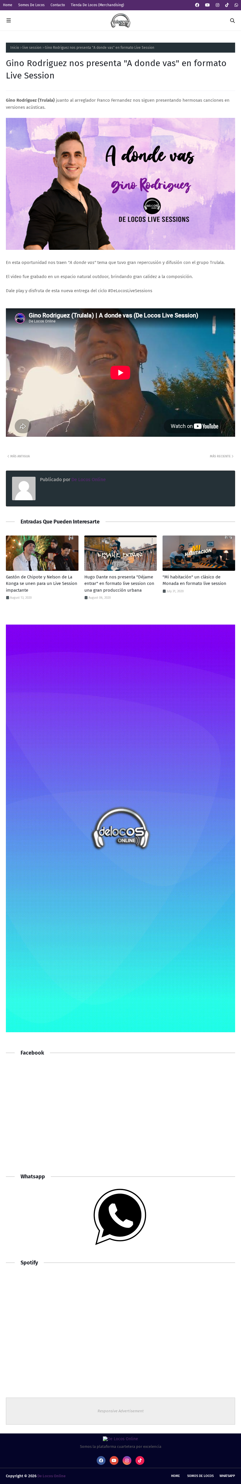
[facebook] (197, 5)
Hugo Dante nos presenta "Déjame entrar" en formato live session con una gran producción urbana (119, 583)
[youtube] (207, 5)
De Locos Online (88, 479)
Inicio (14, 48)
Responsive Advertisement (121, 1411)
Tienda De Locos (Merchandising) (97, 5)
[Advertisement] (120, 1120)
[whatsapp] (235, 5)
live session (31, 48)
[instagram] (217, 5)
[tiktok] (227, 5)
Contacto (58, 5)
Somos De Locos (31, 5)
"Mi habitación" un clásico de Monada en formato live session (194, 580)
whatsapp (227, 1476)
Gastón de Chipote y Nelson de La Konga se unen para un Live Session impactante (41, 583)
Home (7, 5)
